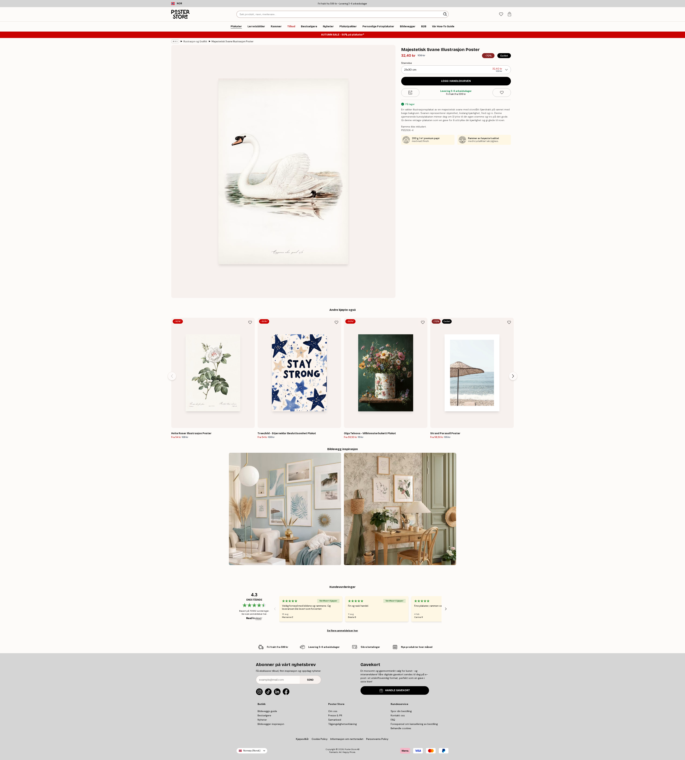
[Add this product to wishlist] (502, 92)
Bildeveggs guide (267, 711)
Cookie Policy (320, 739)
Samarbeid (334, 719)
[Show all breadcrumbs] (175, 41)
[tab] (501, 14)
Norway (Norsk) (251, 750)
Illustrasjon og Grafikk (195, 41)
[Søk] (445, 14)
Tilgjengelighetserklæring (342, 724)
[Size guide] (410, 92)
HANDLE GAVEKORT (397, 690)
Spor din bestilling (401, 711)
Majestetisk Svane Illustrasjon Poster (232, 41)
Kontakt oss (398, 715)
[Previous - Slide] (172, 376)
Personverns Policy (377, 739)
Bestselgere (264, 715)
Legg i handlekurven (456, 81)
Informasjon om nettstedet (346, 739)
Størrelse (406, 63)
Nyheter (262, 719)
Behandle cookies (401, 728)
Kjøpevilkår (302, 739)
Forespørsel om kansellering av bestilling (414, 724)
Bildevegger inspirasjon (271, 724)
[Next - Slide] (513, 376)
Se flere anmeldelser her (342, 630)
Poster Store (350, 749)
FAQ (393, 719)
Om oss (332, 711)
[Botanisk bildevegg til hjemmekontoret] (400, 509)
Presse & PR (335, 715)
